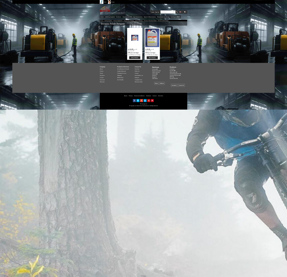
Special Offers (173, 78)
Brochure (172, 70)
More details (134, 57)
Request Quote (155, 70)
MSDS (171, 77)
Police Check (155, 72)
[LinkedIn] (145, 100)
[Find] (176, 11)
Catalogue (172, 69)
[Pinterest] (152, 100)
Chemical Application (175, 73)
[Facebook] (134, 100)
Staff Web (154, 78)
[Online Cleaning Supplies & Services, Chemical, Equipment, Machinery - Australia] (111, 9)
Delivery (154, 74)
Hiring (153, 75)
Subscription (173, 72)
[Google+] (141, 100)
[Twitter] (137, 100)
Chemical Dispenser (175, 75)
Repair (154, 77)
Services (154, 69)
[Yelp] (148, 100)
